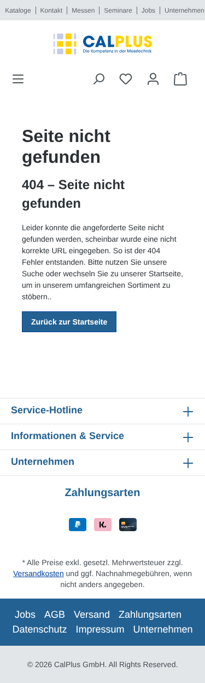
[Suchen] (98, 78)
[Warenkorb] (180, 78)
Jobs (148, 10)
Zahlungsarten (150, 614)
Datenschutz (39, 629)
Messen (83, 10)
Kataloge (18, 10)
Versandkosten (38, 573)
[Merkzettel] (125, 78)
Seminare (118, 10)
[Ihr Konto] (153, 78)
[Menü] (21, 78)
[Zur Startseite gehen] (102, 43)
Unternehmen (184, 10)
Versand (92, 614)
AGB (54, 614)
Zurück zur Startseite (69, 321)
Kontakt (51, 10)
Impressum (99, 629)
